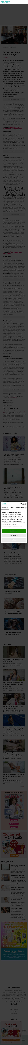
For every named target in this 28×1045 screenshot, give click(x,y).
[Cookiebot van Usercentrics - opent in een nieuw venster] (20, 504)
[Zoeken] (26, 2)
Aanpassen (13, 535)
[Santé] (5, 2)
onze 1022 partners (9, 514)
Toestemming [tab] (5, 507)
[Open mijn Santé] (23, 2)
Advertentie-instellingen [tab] (21, 507)
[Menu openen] (19, 2)
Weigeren (14, 540)
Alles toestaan (14, 531)
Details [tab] (11, 507)
